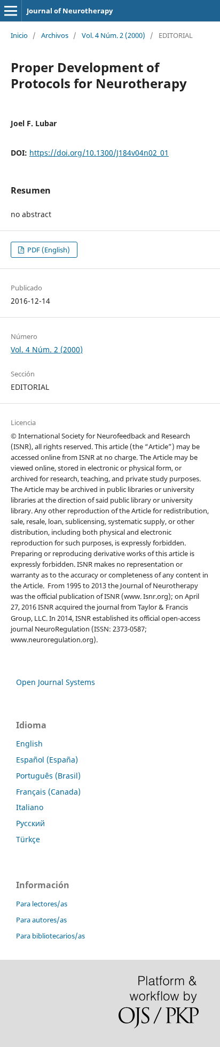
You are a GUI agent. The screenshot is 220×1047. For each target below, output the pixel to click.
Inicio (19, 35)
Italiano (29, 807)
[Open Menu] (10, 10)
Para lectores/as (41, 904)
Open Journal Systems (55, 682)
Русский (30, 823)
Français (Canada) (48, 792)
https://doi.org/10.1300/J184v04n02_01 (99, 153)
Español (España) (47, 760)
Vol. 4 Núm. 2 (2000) (113, 35)
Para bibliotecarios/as (50, 936)
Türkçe (28, 839)
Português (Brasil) (48, 776)
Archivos (54, 35)
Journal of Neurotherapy (70, 11)
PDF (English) (48, 250)
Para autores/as (41, 920)
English (29, 743)
